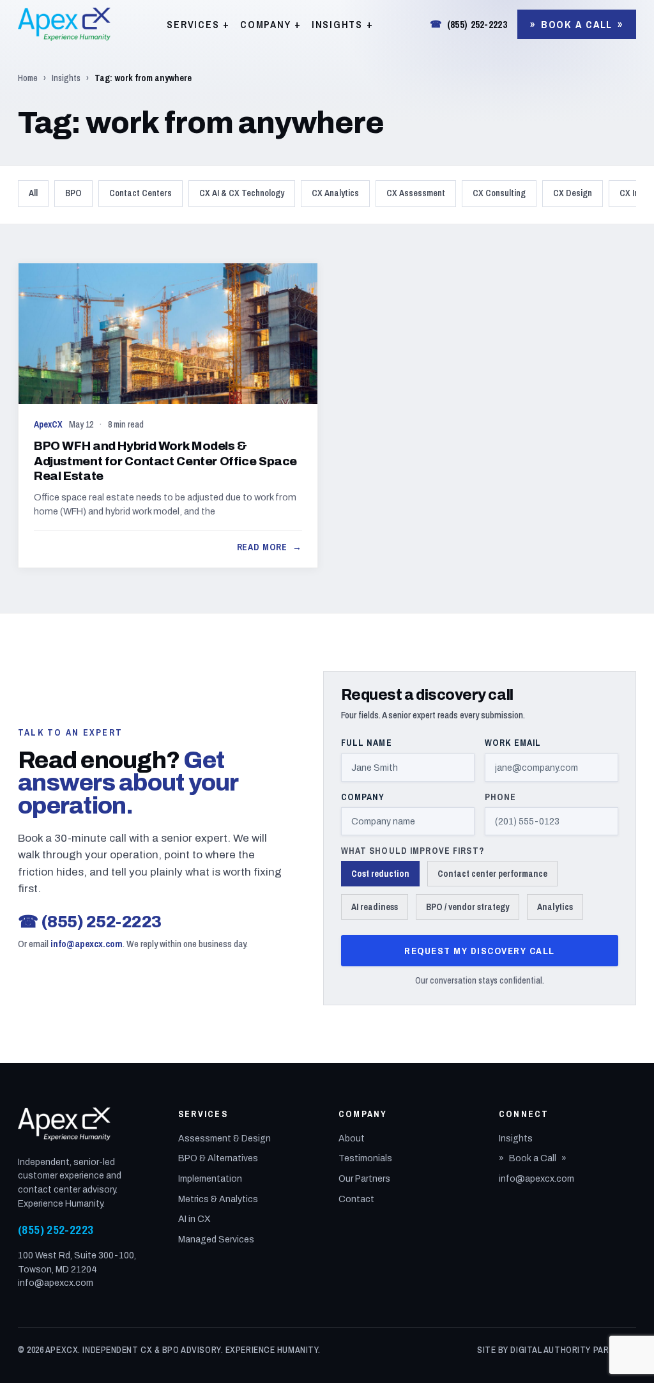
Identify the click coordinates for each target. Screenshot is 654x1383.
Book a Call (576, 24)
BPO (73, 193)
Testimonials (365, 1158)
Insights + (343, 24)
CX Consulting (499, 193)
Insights (66, 78)
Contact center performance (492, 873)
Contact (356, 1199)
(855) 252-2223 (468, 24)
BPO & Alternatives (218, 1158)
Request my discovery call (479, 950)
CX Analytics (335, 193)
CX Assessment (415, 193)
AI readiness (374, 907)
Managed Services (216, 1239)
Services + (198, 24)
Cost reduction (380, 873)
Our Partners (364, 1179)
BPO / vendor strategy (467, 907)
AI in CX (194, 1219)
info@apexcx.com (86, 943)
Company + (270, 24)
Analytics (555, 907)
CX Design (572, 193)
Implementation (210, 1179)
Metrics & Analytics (218, 1199)
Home (28, 78)
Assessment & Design (224, 1138)
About (351, 1138)
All (33, 193)
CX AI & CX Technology (241, 193)
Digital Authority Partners (573, 1350)
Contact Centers (140, 193)
